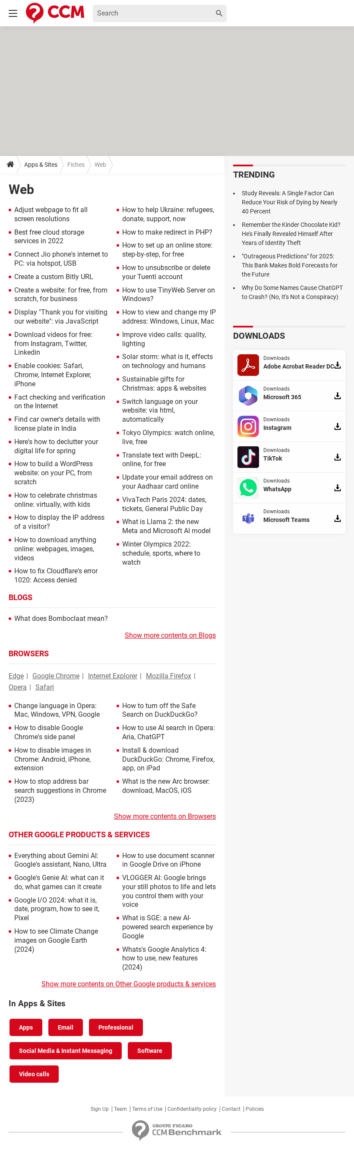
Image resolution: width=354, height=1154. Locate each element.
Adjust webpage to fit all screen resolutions (51, 214)
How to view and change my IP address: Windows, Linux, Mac (169, 316)
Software (149, 1050)
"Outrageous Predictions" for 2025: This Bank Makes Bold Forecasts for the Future (290, 265)
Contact (231, 1109)
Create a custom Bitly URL (53, 277)
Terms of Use (147, 1109)
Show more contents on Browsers (165, 816)
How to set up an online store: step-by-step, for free (167, 249)
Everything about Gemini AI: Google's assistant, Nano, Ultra (60, 860)
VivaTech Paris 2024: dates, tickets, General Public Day (164, 504)
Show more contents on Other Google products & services (128, 984)
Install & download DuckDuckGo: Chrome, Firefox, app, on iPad (168, 759)
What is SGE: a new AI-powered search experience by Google (167, 927)
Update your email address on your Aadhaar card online (167, 481)
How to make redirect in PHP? (167, 232)
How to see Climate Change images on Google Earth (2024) (56, 940)
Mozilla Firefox (168, 676)
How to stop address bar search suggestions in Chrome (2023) (60, 790)
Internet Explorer (112, 676)
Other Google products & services (79, 834)
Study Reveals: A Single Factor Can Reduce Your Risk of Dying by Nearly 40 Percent (290, 202)
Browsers (29, 653)
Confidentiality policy (192, 1109)
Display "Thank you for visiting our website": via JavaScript (60, 316)
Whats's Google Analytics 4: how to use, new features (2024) (164, 958)
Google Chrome (55, 676)
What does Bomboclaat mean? (61, 618)
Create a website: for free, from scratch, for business (60, 294)
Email (65, 1027)
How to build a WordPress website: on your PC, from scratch (53, 473)
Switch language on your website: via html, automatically (160, 410)
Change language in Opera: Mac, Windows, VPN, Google (57, 710)
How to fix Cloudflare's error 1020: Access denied (56, 575)
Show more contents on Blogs (170, 635)
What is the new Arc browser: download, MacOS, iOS (166, 786)
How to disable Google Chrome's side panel (48, 732)
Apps (26, 1027)
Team (120, 1109)
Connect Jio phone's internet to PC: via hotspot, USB (61, 258)
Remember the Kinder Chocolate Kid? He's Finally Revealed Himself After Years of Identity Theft (291, 233)
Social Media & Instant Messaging (65, 1050)
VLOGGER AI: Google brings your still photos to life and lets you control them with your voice (169, 891)
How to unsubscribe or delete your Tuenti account (166, 272)
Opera (18, 687)
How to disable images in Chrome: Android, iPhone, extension (52, 759)
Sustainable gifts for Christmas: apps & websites (164, 383)
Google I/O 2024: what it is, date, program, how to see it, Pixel (56, 909)
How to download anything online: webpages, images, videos (55, 549)
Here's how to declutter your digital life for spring (56, 446)
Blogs (20, 597)
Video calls (34, 1074)
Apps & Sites (40, 164)
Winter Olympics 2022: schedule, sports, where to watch (161, 553)
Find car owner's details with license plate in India (57, 423)
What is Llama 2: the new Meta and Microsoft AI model (166, 526)
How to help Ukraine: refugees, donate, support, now (168, 214)
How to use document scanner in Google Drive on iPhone (168, 860)
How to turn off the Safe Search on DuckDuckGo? (160, 710)
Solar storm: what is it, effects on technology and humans (167, 361)
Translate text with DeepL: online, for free (161, 459)
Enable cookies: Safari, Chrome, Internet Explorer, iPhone (52, 375)
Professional (115, 1027)
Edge (16, 676)
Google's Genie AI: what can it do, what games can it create (59, 882)
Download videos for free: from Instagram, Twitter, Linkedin (53, 344)
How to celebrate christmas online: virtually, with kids (55, 500)
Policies (255, 1109)
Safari (44, 687)
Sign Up (100, 1109)
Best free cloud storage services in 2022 (49, 236)
